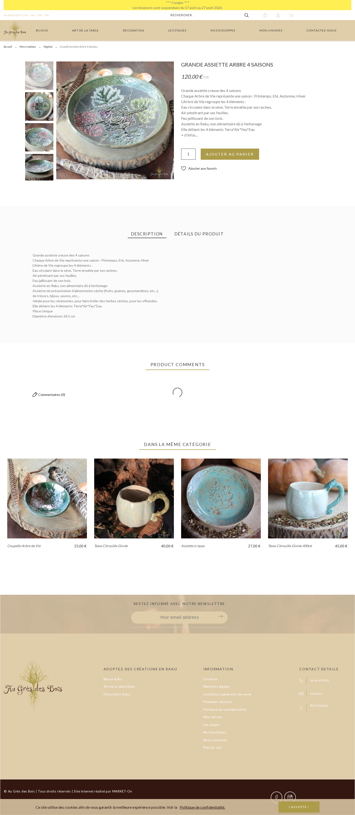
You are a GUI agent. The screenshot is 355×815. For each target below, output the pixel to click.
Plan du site (212, 747)
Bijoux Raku (113, 679)
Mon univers (213, 717)
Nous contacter (215, 740)
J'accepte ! (299, 807)
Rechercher (250, 15)
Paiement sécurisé (217, 702)
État (28, 328)
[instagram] (290, 797)
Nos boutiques (214, 732)
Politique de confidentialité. (202, 807)
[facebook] (276, 797)
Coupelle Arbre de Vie (24, 546)
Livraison (210, 679)
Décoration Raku (117, 694)
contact (316, 693)
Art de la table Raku (119, 686)
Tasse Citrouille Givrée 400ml (290, 546)
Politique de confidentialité (224, 709)
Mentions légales (216, 686)
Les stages (211, 725)
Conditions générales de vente (227, 694)
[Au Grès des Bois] (15, 30)
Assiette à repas (193, 546)
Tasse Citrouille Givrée (111, 546)
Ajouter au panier (230, 154)
